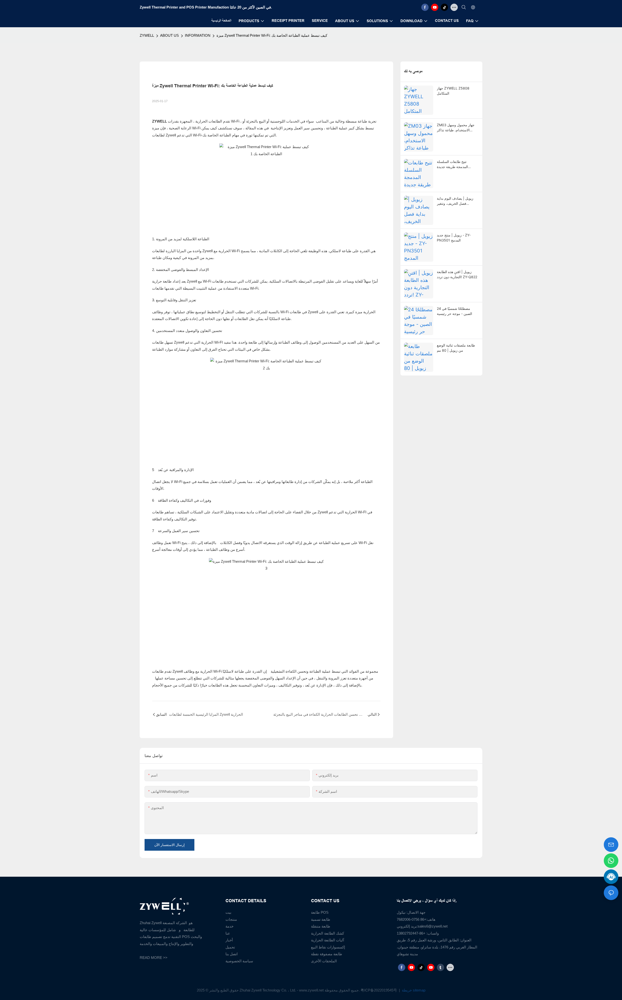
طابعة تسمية (320, 919)
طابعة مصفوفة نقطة (326, 954)
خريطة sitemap (413, 990)
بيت (228, 912)
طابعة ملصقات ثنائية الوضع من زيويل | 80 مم (456, 347)
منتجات (231, 919)
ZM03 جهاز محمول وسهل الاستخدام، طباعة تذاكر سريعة (456, 128)
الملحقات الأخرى (324, 961)
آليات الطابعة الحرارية (327, 940)
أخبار (229, 940)
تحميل (230, 947)
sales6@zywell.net (433, 926)
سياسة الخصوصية (239, 961)
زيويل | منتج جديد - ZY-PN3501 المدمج (454, 237)
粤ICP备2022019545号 (379, 990)
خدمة (229, 926)
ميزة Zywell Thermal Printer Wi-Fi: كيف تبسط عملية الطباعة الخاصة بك (271, 35)
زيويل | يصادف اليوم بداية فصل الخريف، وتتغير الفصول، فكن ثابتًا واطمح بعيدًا (455, 201)
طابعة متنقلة (320, 926)
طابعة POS (319, 912)
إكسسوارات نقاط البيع (328, 947)
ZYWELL (147, 35)
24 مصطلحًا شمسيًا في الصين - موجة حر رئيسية (454, 311)
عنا (227, 933)
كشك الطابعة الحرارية (327, 933)
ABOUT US (169, 35)
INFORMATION (197, 35)
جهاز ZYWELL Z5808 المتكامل (453, 90)
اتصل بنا (231, 954)
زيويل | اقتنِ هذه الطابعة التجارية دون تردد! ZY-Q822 (457, 274)
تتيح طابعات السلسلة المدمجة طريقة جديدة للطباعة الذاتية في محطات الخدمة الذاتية (456, 164)
